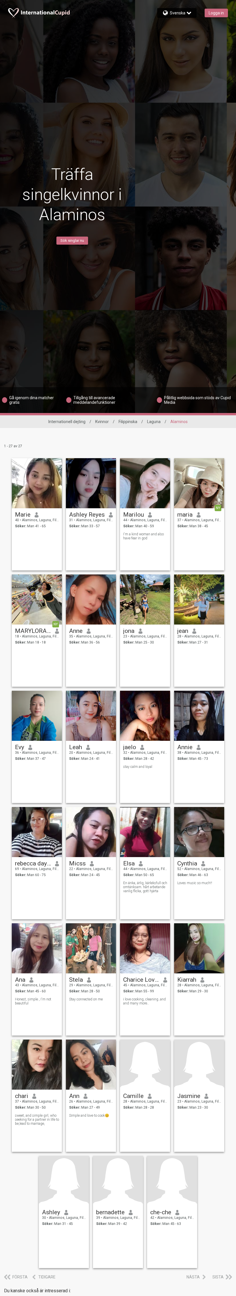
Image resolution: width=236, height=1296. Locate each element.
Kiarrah (186, 979)
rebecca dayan (33, 863)
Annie (185, 747)
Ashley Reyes (87, 514)
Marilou (133, 514)
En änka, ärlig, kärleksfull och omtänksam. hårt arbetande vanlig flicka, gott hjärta (145, 887)
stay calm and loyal (137, 767)
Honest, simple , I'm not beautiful (33, 1001)
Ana (20, 979)
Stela (76, 979)
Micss (77, 863)
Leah (75, 747)
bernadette (110, 1212)
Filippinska (128, 421)
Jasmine (188, 1096)
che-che (160, 1212)
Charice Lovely (141, 979)
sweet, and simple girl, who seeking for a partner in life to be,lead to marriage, (37, 1120)
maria (185, 514)
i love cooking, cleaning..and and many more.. (144, 1001)
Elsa (129, 863)
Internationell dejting (66, 421)
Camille (133, 1096)
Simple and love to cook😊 (89, 1116)
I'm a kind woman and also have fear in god (143, 536)
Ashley (51, 1212)
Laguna (154, 421)
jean (182, 630)
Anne (76, 630)
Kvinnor (102, 421)
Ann (74, 1096)
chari (21, 1096)
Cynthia (187, 863)
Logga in (216, 13)
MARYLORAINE (33, 630)
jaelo (129, 747)
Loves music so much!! (194, 883)
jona (128, 630)
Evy (19, 747)
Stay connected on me (86, 999)
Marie (23, 514)
